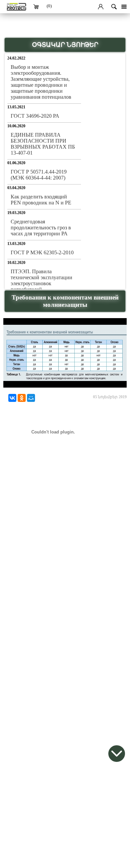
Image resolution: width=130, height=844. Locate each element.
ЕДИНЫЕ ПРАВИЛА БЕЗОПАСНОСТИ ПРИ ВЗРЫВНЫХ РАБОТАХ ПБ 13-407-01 (43, 144)
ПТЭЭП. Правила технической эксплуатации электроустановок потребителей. (41, 280)
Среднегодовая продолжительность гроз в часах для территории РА (41, 227)
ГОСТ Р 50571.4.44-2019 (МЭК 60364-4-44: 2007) (39, 175)
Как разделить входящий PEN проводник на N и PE (41, 199)
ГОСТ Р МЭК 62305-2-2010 (42, 252)
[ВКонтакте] (12, 398)
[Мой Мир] (31, 398)
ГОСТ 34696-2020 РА (35, 116)
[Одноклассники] (22, 398)
